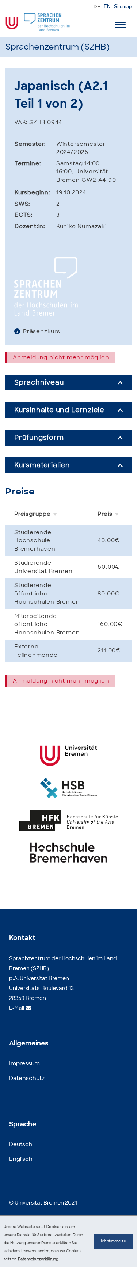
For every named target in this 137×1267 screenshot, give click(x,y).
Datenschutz (27, 1078)
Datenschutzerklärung (38, 1259)
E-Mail (16, 1007)
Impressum (24, 1063)
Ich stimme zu (113, 1241)
